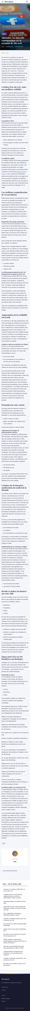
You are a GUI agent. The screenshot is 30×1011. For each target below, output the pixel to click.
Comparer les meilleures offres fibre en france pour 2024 (14, 890)
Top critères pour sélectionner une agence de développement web (14, 935)
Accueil (3, 53)
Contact (4, 1001)
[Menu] (26, 1)
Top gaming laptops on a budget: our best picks (14, 902)
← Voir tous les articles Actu (9, 870)
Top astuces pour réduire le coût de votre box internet (14, 964)
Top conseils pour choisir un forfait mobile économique (14, 924)
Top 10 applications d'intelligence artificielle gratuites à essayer (12, 914)
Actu (4, 33)
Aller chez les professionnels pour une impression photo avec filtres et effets (13, 947)
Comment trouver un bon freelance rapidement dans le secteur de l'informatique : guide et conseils (12, 896)
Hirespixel (7, 1)
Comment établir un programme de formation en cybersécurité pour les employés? (13, 953)
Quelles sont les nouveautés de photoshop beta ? (14, 929)
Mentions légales (6, 998)
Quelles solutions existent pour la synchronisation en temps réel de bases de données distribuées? (14, 941)
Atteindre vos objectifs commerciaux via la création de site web (14, 919)
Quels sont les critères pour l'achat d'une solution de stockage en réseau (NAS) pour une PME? (14, 908)
